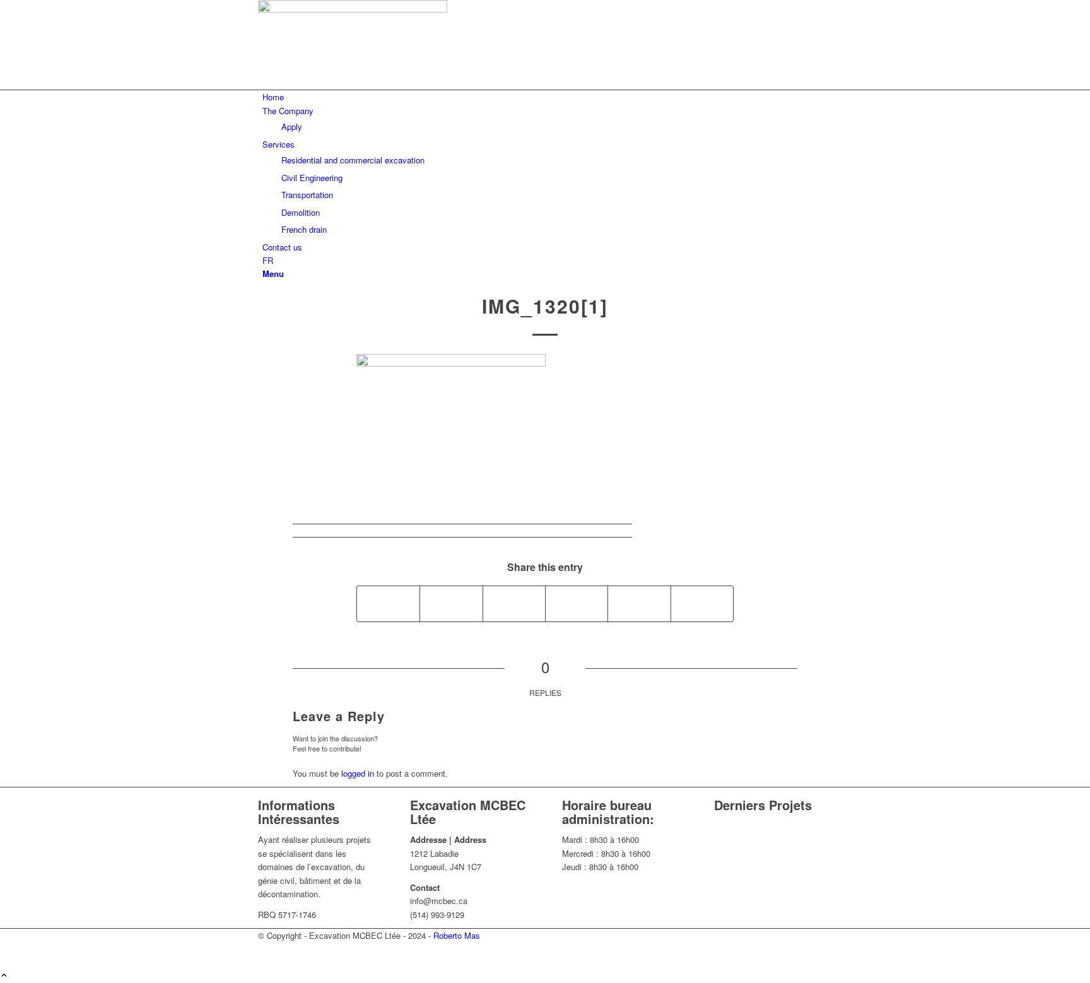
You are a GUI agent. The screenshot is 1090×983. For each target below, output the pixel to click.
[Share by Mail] (702, 603)
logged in (357, 773)
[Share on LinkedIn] (639, 603)
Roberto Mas (456, 935)
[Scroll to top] (4, 976)
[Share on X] (451, 603)
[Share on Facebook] (388, 603)
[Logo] (352, 9)
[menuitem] (547, 96)
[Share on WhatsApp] (576, 603)
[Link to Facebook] (265, 70)
